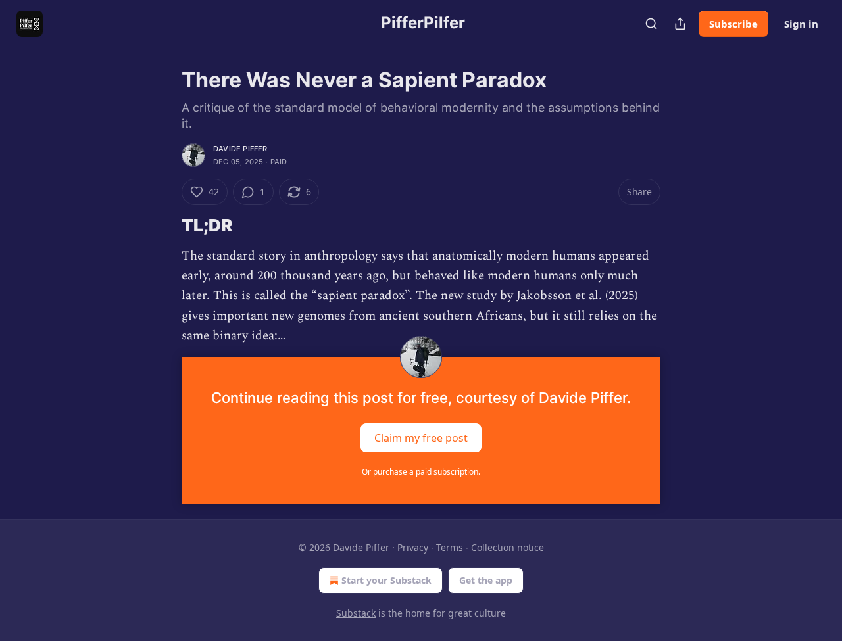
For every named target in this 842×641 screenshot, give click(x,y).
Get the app (485, 580)
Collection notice (507, 547)
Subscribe (733, 23)
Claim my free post (421, 437)
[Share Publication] (680, 24)
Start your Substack (386, 580)
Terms (449, 547)
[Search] (651, 24)
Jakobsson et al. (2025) (577, 295)
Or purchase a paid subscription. (421, 471)
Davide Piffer (240, 148)
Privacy (412, 547)
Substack (356, 613)
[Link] (163, 225)
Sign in (801, 23)
